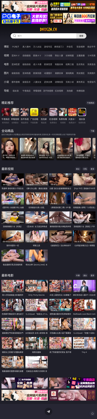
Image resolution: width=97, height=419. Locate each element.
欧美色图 (37, 73)
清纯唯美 (70, 73)
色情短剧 (81, 90)
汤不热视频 (48, 90)
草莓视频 (37, 90)
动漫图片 (48, 73)
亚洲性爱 (16, 64)
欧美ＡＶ (37, 55)
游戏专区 (48, 46)
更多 (92, 169)
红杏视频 (59, 90)
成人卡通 (37, 64)
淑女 (85, 275)
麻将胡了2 (59, 46)
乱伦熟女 (81, 64)
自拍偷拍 (26, 55)
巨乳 (85, 169)
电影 (6, 64)
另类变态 (91, 64)
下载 (92, 131)
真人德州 (26, 46)
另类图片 (91, 73)
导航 (6, 90)
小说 (6, 82)
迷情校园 (59, 82)
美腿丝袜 (59, 73)
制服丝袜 (59, 64)
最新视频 (8, 169)
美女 (78, 169)
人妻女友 (37, 82)
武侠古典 (48, 82)
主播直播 (81, 55)
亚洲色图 (26, 73)
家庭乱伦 (26, 82)
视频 (6, 55)
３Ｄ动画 (48, 55)
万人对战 (37, 46)
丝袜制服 (70, 55)
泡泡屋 (70, 90)
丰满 (78, 275)
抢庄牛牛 (91, 46)
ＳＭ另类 (91, 55)
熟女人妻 (59, 55)
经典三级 (70, 64)
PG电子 (15, 46)
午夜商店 (26, 90)
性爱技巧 (91, 82)
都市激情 (16, 82)
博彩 (6, 46)
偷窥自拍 (16, 73)
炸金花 (70, 46)
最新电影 (8, 275)
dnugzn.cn (48, 29)
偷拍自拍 (26, 64)
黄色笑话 (81, 82)
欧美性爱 (48, 64)
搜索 (81, 35)
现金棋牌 (81, 46)
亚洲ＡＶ (16, 55)
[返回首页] (92, 413)
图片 (6, 73)
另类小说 (70, 82)
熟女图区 (81, 73)
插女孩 (16, 90)
